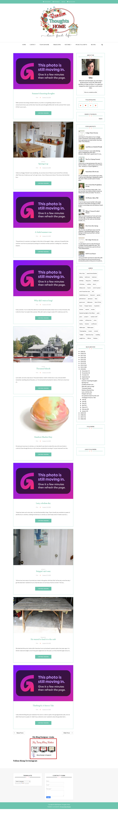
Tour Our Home (44, 44)
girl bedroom (82, 298)
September (85, 377)
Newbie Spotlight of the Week (87, 313)
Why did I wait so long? (43, 300)
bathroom (87, 277)
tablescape (82, 327)
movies (93, 309)
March (84, 407)
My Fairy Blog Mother (65, 806)
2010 (82, 369)
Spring (81, 323)
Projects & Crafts (81, 44)
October (84, 375)
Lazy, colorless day (43, 503)
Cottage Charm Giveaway (92, 133)
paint (98, 313)
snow (95, 320)
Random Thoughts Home (63, 804)
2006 (82, 419)
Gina (90, 78)
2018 (82, 353)
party (80, 316)
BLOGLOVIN (72, 1)
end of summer (97, 287)
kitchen (43, 161)
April (83, 405)
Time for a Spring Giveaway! (93, 159)
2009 (82, 413)
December (85, 371)
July (83, 399)
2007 (82, 417)
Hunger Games (88, 305)
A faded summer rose (43, 232)
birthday (81, 280)
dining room (82, 287)
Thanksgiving (82, 331)
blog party (43, 637)
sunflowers (94, 323)
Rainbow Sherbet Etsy (43, 437)
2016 (82, 357)
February (84, 409)
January (84, 411)
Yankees (95, 338)
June (83, 401)
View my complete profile (90, 92)
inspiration (97, 305)
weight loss (82, 338)
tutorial (96, 331)
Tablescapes (57, 44)
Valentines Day (89, 334)
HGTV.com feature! (91, 254)
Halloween (89, 302)
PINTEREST (57, 1)
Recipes (93, 44)
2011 (82, 367)
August (84, 379)
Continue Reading (43, 113)
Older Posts (66, 733)
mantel (87, 309)
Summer (87, 323)
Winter (89, 338)
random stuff (94, 316)
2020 (82, 351)
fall (93, 291)
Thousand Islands (43, 368)
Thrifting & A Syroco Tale (43, 705)
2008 (82, 415)
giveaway (90, 298)
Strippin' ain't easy (43, 571)
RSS (64, 1)
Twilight (81, 334)
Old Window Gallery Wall (92, 198)
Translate (26, 783)
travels (43, 366)
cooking (89, 284)
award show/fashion (92, 273)
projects (43, 569)
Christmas (82, 284)
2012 (82, 365)
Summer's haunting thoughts (43, 93)
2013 (82, 363)
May (83, 403)
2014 (82, 361)
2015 (82, 359)
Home (24, 44)
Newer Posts (20, 733)
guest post (82, 302)
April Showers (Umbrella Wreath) (94, 147)
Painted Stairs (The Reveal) (92, 172)
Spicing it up (43, 164)
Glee (96, 298)
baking (81, 277)
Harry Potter (98, 302)
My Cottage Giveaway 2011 (92, 240)
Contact (32, 44)
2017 (82, 355)
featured (67, 44)
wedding (98, 334)
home (80, 305)
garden (98, 295)
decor (94, 284)
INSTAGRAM (47, 1)
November (85, 373)
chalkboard (96, 280)
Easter (89, 287)
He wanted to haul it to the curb (43, 639)
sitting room (88, 320)
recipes (81, 320)
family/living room (83, 295)
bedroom (94, 277)
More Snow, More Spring (92, 226)
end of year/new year (84, 291)
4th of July (82, 273)
